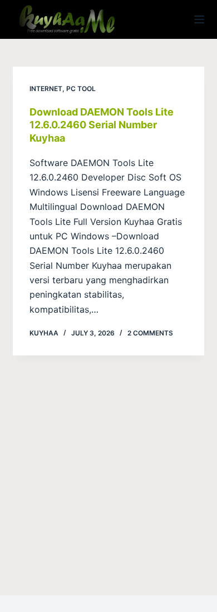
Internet (45, 88)
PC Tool (81, 88)
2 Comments (150, 333)
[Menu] (199, 19)
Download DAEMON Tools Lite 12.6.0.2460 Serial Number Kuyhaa (101, 125)
